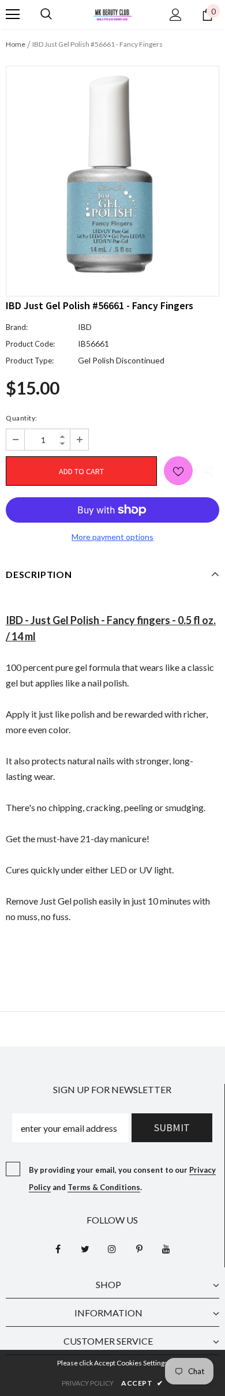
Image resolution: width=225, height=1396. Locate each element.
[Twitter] (84, 1248)
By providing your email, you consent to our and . (122, 1178)
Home (15, 44)
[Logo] (112, 13)
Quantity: (22, 418)
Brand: (17, 327)
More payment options (112, 537)
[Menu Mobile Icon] (13, 14)
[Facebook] (57, 1248)
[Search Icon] (46, 14)
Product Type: (30, 360)
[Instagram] (112, 1248)
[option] (112, 172)
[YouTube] (166, 1248)
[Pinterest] (139, 1248)
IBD (85, 327)
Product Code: (30, 343)
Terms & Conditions (104, 1187)
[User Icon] (176, 15)
